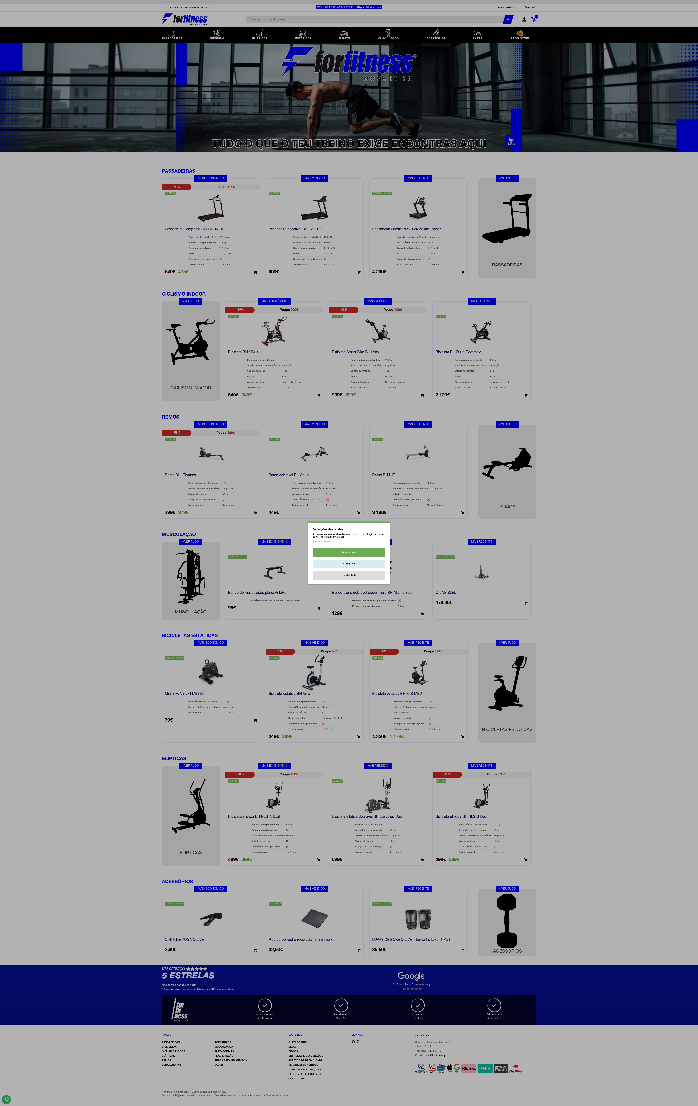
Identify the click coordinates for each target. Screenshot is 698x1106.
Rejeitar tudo (349, 575)
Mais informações (322, 542)
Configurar (349, 564)
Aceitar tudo (349, 552)
